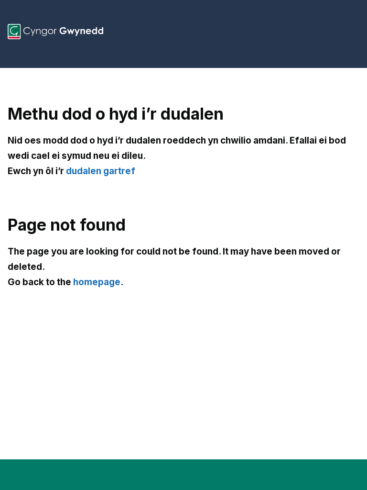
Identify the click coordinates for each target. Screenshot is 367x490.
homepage (96, 282)
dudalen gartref (100, 171)
